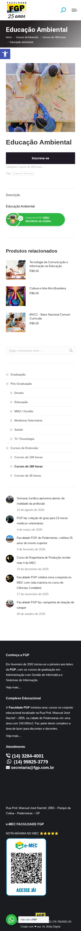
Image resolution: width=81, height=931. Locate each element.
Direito (19, 393)
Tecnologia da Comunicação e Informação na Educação (48, 264)
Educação (21, 402)
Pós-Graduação (21, 383)
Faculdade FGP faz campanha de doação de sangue (45, 605)
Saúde (18, 429)
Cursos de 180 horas (30, 166)
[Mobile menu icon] (74, 10)
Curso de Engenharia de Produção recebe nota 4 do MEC (44, 560)
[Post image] (10, 499)
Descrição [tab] (13, 195)
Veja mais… (13, 687)
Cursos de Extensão (24, 448)
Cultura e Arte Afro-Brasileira (47, 288)
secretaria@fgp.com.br (32, 767)
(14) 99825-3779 (31, 761)
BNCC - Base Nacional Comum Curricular (49, 316)
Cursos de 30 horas (27, 475)
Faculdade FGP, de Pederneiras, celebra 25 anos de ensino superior (45, 540)
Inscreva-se (40, 158)
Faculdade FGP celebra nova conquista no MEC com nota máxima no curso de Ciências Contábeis (44, 582)
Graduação (18, 374)
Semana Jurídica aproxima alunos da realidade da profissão (40, 501)
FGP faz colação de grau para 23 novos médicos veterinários (42, 520)
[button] (5, 54)
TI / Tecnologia (24, 438)
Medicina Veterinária (28, 420)
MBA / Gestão (23, 411)
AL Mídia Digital (51, 926)
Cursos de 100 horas (28, 457)
